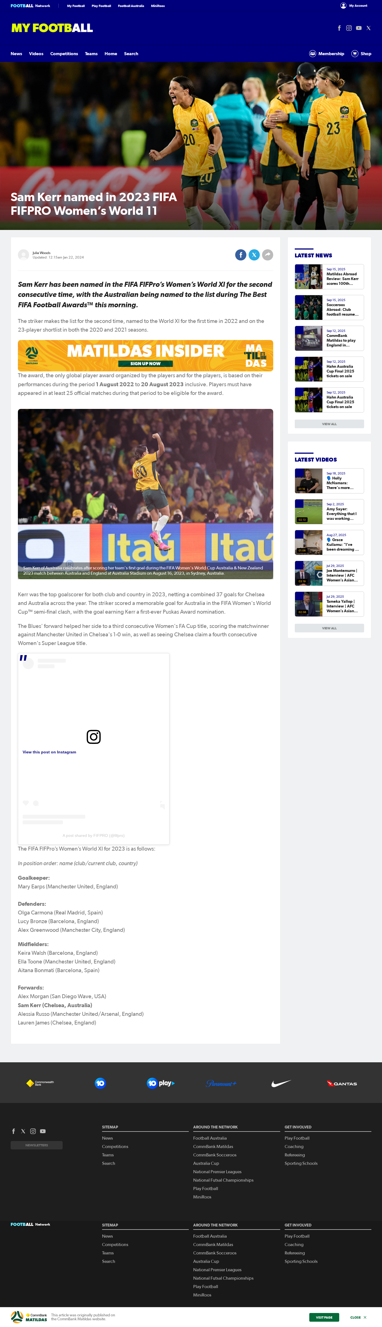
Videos (36, 53)
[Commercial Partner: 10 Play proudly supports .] (160, 1083)
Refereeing (295, 1155)
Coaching (294, 1146)
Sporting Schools (301, 1163)
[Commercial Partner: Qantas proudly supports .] (342, 1083)
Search (131, 53)
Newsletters (36, 1145)
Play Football (101, 6)
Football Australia (131, 6)
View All (329, 424)
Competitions (64, 53)
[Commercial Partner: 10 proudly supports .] (100, 1083)
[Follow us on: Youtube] (359, 28)
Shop (366, 53)
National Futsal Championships (223, 1180)
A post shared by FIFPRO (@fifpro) (94, 835)
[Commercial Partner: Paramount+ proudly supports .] (221, 1083)
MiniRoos (158, 6)
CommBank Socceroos (215, 1155)
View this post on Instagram (49, 752)
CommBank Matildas (213, 1146)
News (16, 53)
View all (329, 628)
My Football (76, 6)
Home (111, 53)
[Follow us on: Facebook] (339, 28)
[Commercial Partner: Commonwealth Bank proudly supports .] (40, 1083)
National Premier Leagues (217, 1172)
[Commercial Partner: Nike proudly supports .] (281, 1083)
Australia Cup (206, 1163)
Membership (331, 53)
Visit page (324, 1317)
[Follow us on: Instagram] (349, 28)
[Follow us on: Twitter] (368, 28)
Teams (91, 53)
